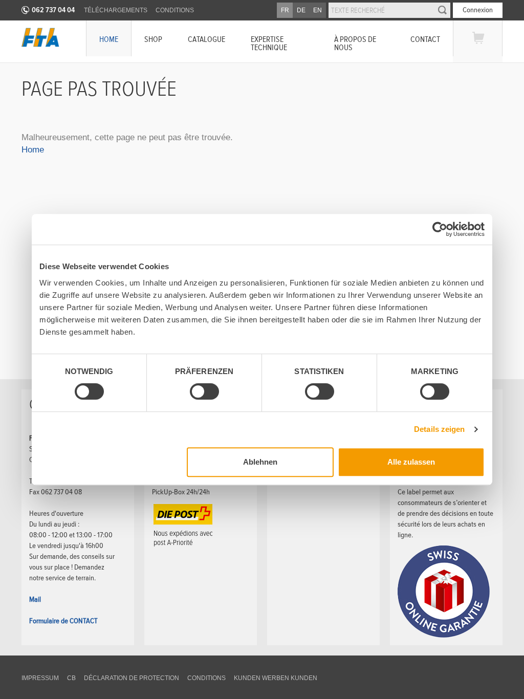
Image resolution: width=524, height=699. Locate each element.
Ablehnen (260, 461)
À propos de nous (355, 43)
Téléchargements (115, 10)
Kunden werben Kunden (275, 678)
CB (71, 678)
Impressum (40, 678)
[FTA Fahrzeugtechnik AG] (40, 37)
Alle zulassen (411, 461)
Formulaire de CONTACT (63, 620)
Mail (35, 599)
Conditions (175, 10)
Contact (425, 39)
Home (108, 39)
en (317, 10)
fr (285, 10)
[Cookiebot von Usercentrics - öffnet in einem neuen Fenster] (440, 229)
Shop (153, 39)
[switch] (196, 393)
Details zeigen (439, 429)
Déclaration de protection (131, 678)
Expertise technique (269, 43)
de (301, 10)
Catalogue (206, 39)
